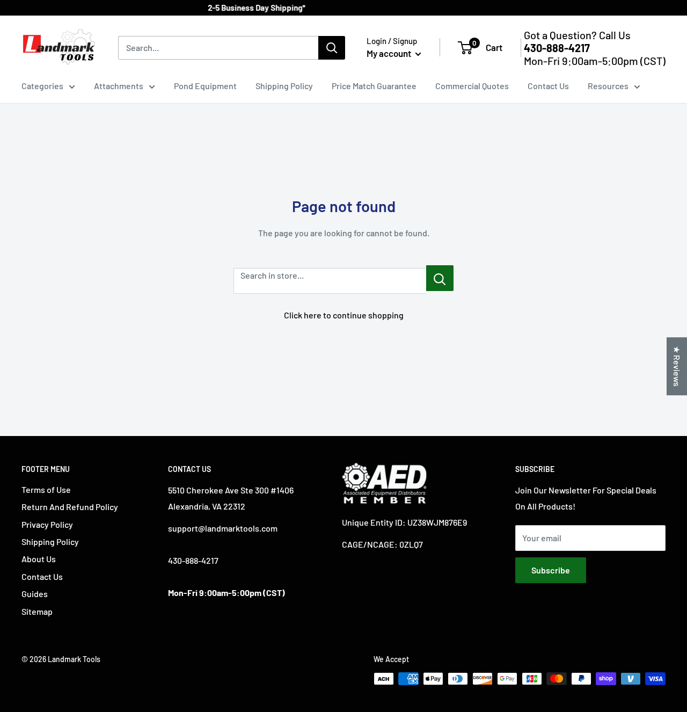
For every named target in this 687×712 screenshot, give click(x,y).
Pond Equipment (205, 86)
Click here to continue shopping (344, 315)
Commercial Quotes (472, 86)
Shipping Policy (284, 86)
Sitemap (37, 611)
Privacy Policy (47, 524)
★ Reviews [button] (677, 366)
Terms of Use (46, 489)
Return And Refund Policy (69, 507)
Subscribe (550, 570)
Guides (34, 594)
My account (390, 53)
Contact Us (548, 86)
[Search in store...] (440, 278)
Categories (42, 86)
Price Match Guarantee (374, 86)
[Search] (331, 48)
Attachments (118, 86)
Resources (608, 86)
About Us (38, 559)
